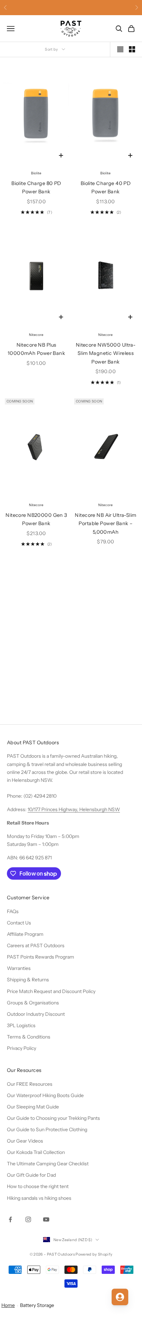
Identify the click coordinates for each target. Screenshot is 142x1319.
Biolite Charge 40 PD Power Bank (106, 187)
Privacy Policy (21, 1048)
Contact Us (19, 923)
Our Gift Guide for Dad (31, 1175)
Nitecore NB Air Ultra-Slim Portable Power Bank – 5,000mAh (105, 523)
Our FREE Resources (29, 1084)
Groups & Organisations (33, 1003)
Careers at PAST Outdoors (35, 945)
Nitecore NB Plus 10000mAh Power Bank (36, 349)
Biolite (36, 173)
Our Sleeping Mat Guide (33, 1107)
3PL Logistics (21, 1025)
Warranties (19, 968)
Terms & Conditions (28, 1037)
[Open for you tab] (120, 1297)
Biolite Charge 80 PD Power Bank (36, 187)
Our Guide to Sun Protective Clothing (47, 1129)
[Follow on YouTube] (46, 1219)
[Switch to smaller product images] (132, 49)
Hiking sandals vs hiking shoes (39, 1198)
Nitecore (36, 335)
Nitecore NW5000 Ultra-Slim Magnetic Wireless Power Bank (106, 353)
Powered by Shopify (93, 1254)
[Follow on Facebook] (10, 1219)
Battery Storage (37, 1305)
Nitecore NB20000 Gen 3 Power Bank (36, 519)
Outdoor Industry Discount (36, 1014)
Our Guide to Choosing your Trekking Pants (53, 1118)
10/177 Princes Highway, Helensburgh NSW (74, 809)
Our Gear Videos (25, 1141)
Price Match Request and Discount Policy (51, 991)
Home (8, 1305)
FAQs (13, 911)
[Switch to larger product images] (120, 49)
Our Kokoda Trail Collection (36, 1152)
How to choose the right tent (38, 1186)
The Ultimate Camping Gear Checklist (48, 1163)
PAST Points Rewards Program (40, 957)
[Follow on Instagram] (28, 1219)
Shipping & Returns (28, 980)
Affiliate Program (25, 934)
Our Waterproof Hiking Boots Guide (45, 1095)
